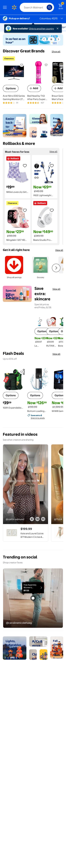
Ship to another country (41, 28)
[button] (44, 39)
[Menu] (5, 7)
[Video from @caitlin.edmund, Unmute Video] (37, 519)
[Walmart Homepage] (14, 7)
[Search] (49, 7)
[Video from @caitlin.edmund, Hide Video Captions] (43, 519)
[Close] (58, 28)
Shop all (56, 51)
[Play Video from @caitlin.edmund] (25, 484)
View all (53, 151)
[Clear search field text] (44, 7)
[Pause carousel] (51, 39)
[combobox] (37, 7)
